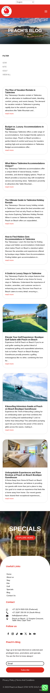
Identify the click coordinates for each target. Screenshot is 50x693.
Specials (10, 589)
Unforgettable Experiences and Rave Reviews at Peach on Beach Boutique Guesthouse (23, 475)
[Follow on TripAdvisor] (34, 634)
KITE (5, 67)
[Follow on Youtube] (21, 634)
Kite (8, 583)
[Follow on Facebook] (8, 634)
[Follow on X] (25, 634)
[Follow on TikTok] (17, 634)
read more (9, 113)
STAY (5, 63)
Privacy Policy (9, 680)
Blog (8, 592)
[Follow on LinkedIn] (30, 634)
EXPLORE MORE (25, 538)
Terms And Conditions (25, 680)
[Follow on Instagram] (12, 634)
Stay (8, 580)
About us (10, 577)
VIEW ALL (7, 75)
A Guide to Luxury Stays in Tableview (23, 273)
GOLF (5, 71)
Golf (8, 586)
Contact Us (11, 596)
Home (9, 574)
